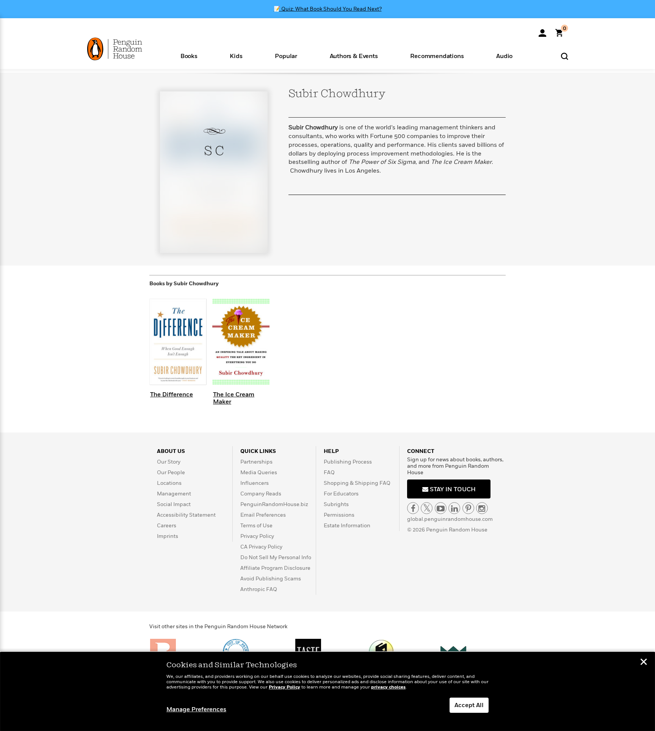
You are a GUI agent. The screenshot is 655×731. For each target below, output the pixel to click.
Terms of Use (256, 525)
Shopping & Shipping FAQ (357, 483)
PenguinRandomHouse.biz (274, 504)
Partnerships (256, 461)
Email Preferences (263, 515)
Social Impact (174, 504)
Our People (171, 472)
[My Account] (542, 30)
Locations (169, 483)
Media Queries (258, 472)
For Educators (341, 493)
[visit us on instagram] (482, 508)
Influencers (254, 483)
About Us (171, 451)
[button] (189, 55)
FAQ (329, 472)
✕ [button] (643, 663)
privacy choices (388, 687)
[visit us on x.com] (426, 508)
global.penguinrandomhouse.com (450, 519)
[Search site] (564, 56)
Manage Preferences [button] (196, 709)
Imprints (167, 536)
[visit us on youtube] (441, 508)
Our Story (168, 461)
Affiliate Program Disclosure (275, 568)
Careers (166, 525)
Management (174, 493)
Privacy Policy (257, 536)
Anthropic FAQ (258, 589)
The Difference (171, 394)
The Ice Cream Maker (233, 398)
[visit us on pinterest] (468, 508)
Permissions (339, 515)
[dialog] (327, 691)
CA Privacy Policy (261, 546)
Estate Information (347, 525)
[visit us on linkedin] (454, 508)
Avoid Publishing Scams (270, 578)
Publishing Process (348, 461)
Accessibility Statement (186, 515)
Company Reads (260, 493)
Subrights (336, 504)
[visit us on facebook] (413, 508)
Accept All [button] (469, 705)
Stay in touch (452, 489)
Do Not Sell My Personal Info (275, 557)
